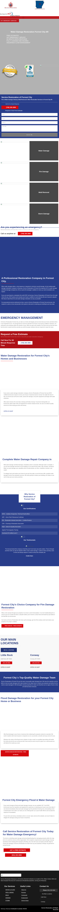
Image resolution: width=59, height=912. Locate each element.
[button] (23, 17)
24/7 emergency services (9, 20)
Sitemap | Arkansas (12, 908)
